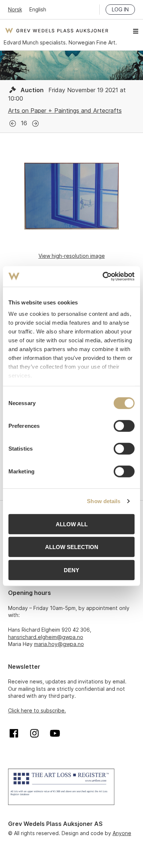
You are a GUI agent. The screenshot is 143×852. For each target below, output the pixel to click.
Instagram (34, 733)
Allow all (72, 524)
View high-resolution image (71, 256)
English (37, 9)
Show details (103, 501)
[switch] (124, 426)
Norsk (15, 9)
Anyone (122, 833)
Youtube (55, 733)
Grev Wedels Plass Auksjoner (57, 30)
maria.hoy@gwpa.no (59, 644)
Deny (71, 570)
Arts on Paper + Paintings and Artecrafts (65, 110)
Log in (120, 9)
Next (35, 123)
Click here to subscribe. (37, 710)
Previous (12, 123)
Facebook (14, 733)
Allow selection (71, 547)
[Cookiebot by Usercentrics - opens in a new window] (103, 276)
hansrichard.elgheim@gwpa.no (45, 637)
